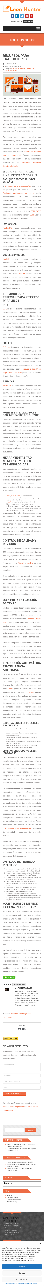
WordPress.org (12, 1202)
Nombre (7, 1075)
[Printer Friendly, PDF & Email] (9, 978)
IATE (5, 309)
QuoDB (22, 274)
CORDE (33, 215)
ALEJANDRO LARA (23, 988)
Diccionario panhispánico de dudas (18, 193)
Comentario (9, 1065)
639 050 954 (28, 21)
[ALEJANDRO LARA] (8, 989)
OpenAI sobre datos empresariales (17, 828)
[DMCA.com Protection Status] (10, 1040)
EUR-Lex (6, 347)
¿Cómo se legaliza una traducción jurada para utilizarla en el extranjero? (13, 1226)
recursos (14, 1014)
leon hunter (10, 1164)
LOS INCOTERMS (12, 1151)
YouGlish (6, 259)
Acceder (9, 1195)
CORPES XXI (36, 211)
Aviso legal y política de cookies (27, 1283)
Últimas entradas (19, 984)
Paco (8, 1162)
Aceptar (22, 1267)
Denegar (22, 1273)
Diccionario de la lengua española (18, 186)
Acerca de (7, 984)
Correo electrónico (12, 1081)
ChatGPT (30, 692)
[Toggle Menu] (38, 28)
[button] (40, 1244)
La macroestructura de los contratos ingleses (21, 1148)
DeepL (10, 689)
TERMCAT (7, 386)
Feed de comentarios (14, 1200)
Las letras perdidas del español (22, 1162)
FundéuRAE (7, 228)
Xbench (21, 563)
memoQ (13, 496)
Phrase (20, 496)
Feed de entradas (12, 1197)
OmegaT (8, 502)
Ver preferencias (22, 1279)
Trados (8, 496)
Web (5, 1088)
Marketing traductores (18, 69)
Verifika (30, 563)
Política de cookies (11, 1283)
